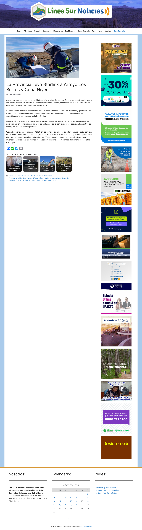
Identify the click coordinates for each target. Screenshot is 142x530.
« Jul (70, 518)
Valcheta (108, 31)
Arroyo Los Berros (15, 176)
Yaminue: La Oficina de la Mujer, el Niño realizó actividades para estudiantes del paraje (39, 178)
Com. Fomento (119, 31)
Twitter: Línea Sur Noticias (106, 493)
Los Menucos (70, 31)
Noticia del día (38, 176)
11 (60, 501)
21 (76, 505)
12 (65, 501)
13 (71, 501)
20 (71, 505)
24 (54, 508)
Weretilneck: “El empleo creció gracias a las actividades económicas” (33, 180)
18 (60, 505)
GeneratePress (86, 527)
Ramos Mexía (97, 31)
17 (54, 505)
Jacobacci (47, 31)
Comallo (37, 31)
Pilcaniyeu (28, 31)
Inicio (19, 31)
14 (77, 501)
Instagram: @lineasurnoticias (107, 490)
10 (54, 501)
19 (65, 505)
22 (82, 505)
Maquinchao (58, 31)
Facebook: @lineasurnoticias (107, 488)
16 (88, 501)
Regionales (48, 176)
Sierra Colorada (84, 31)
